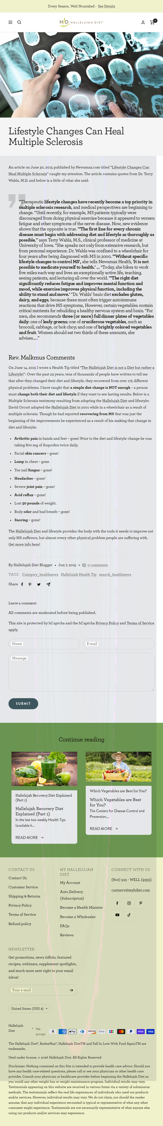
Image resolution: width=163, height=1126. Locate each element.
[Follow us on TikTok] (129, 915)
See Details (106, 6)
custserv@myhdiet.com (130, 890)
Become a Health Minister (81, 908)
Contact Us (17, 878)
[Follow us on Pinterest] (140, 903)
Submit (23, 703)
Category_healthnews (40, 575)
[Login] (143, 22)
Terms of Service (140, 623)
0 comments (98, 565)
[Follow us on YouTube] (117, 915)
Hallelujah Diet (114, 401)
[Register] (71, 990)
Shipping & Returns (24, 896)
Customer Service (23, 887)
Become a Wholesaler (78, 917)
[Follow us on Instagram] (129, 903)
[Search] (19, 22)
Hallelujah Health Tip (79, 575)
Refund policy (19, 924)
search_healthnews (115, 575)
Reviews (67, 935)
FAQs (64, 926)
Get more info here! (24, 544)
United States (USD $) (27, 1008)
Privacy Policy (107, 623)
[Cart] (152, 22)
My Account (70, 883)
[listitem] (22, 584)
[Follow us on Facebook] (117, 903)
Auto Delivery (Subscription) (72, 895)
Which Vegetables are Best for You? (118, 791)
